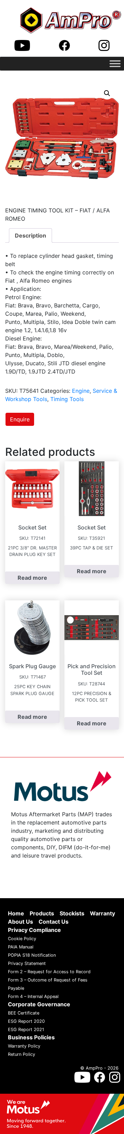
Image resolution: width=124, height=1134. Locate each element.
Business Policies (31, 1037)
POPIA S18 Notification (32, 955)
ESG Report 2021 (26, 1029)
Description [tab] (30, 235)
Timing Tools (67, 399)
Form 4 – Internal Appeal (33, 996)
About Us (20, 921)
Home (16, 913)
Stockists (72, 913)
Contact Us (54, 921)
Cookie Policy (22, 938)
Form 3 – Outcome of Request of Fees (47, 980)
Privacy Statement (27, 963)
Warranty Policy (24, 1046)
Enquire (20, 419)
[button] (107, 93)
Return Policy (21, 1054)
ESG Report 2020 (26, 1021)
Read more (32, 577)
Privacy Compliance (34, 929)
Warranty (102, 913)
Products (42, 913)
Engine (81, 390)
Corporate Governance (39, 1004)
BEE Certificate (23, 1013)
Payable (16, 988)
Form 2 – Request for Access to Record (49, 971)
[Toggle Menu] (115, 63)
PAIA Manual (20, 946)
